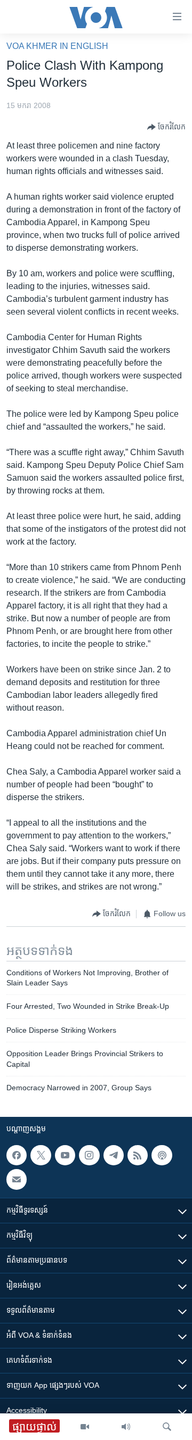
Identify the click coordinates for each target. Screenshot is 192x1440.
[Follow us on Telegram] (113, 1155)
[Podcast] (161, 1155)
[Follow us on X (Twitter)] (40, 1155)
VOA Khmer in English (57, 46)
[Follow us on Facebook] (16, 1155)
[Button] (166, 127)
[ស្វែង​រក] (167, 1426)
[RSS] (137, 1155)
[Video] (85, 1426)
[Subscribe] (16, 1179)
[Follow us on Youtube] (65, 1155)
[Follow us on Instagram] (89, 1155)
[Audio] (126, 1426)
